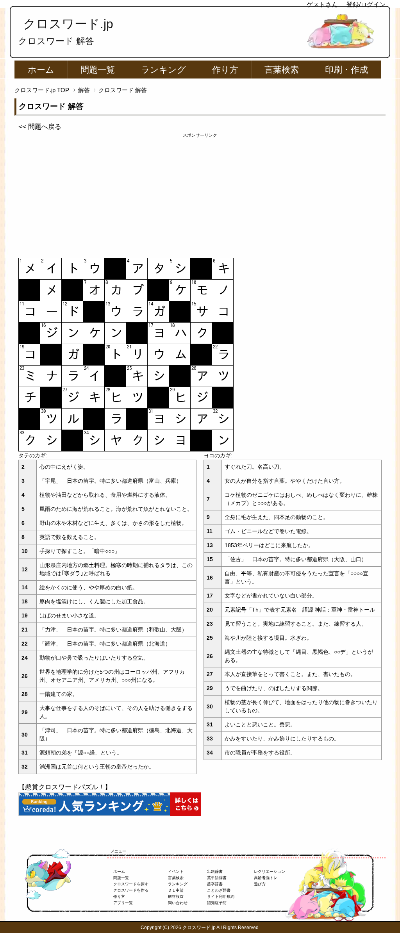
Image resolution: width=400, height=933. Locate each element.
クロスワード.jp (68, 24)
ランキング (163, 70)
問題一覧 (97, 70)
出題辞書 (215, 871)
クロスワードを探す (130, 884)
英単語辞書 (217, 878)
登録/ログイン (366, 4)
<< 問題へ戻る (39, 126)
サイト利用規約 (220, 896)
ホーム (41, 70)
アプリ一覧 (123, 903)
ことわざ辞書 (218, 890)
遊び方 (260, 884)
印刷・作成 (346, 70)
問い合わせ (178, 903)
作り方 (225, 70)
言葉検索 (281, 70)
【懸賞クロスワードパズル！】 (64, 787)
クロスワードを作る (130, 890)
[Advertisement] (200, 193)
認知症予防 (217, 903)
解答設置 (176, 896)
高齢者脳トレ (265, 878)
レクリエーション (269, 871)
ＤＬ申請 (176, 890)
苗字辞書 (215, 884)
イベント (176, 871)
